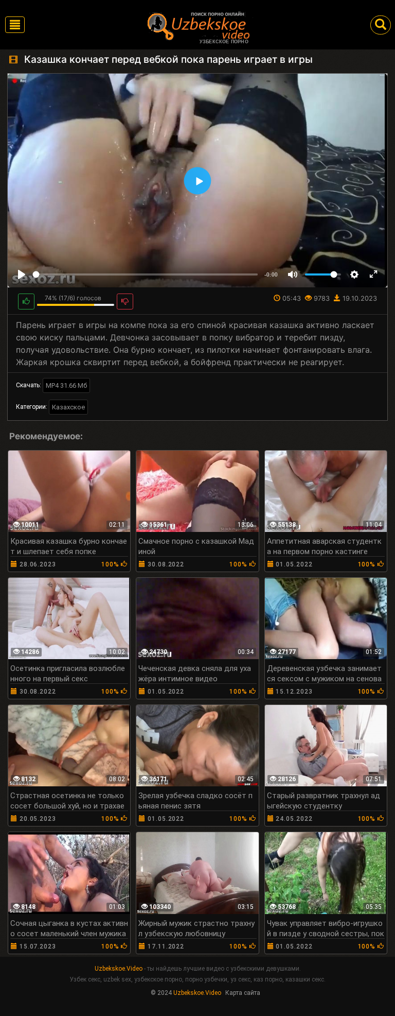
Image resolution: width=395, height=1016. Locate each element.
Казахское (68, 407)
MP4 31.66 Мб (66, 385)
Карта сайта (242, 992)
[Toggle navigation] (15, 24)
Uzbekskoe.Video (118, 968)
